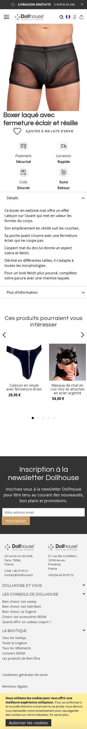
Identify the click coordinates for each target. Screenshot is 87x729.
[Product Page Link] (24, 379)
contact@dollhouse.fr (18, 575)
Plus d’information (22, 292)
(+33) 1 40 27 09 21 (16, 571)
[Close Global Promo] (82, 4)
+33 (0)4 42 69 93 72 (60, 575)
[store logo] (29, 17)
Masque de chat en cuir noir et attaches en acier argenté (68, 389)
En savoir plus (59, 715)
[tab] (43, 198)
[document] (44, 711)
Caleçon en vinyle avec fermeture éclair (24, 387)
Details (12, 197)
